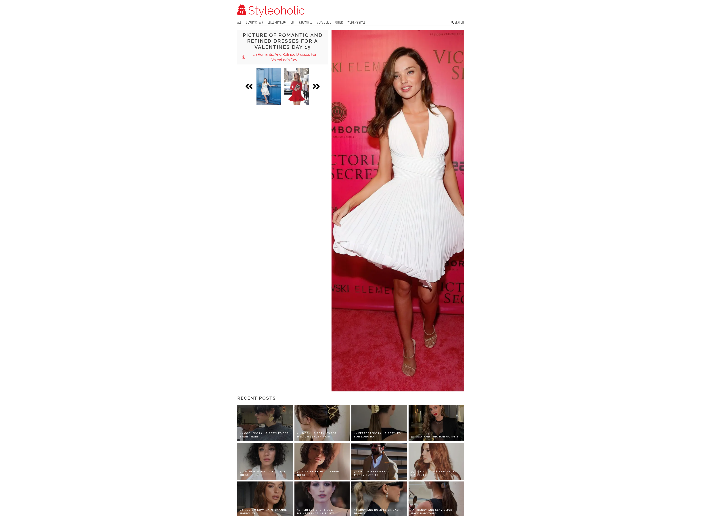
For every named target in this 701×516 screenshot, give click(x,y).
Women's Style (356, 22)
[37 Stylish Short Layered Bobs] (322, 461)
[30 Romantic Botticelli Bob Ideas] (265, 461)
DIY (292, 22)
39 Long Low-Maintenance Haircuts (433, 473)
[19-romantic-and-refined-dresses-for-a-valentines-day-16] (297, 86)
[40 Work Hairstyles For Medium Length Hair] (322, 423)
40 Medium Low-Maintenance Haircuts (263, 512)
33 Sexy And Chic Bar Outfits (435, 436)
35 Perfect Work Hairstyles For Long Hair (377, 435)
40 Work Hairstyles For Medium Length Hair (317, 435)
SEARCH (459, 22)
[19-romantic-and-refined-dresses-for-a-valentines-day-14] (269, 86)
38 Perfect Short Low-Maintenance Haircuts (316, 512)
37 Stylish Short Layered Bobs (318, 473)
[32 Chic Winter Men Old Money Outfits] (379, 461)
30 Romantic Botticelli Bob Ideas (263, 473)
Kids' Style (305, 22)
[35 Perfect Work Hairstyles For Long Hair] (379, 423)
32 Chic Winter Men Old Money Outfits (373, 473)
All (239, 22)
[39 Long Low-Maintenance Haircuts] (436, 461)
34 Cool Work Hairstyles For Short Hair (264, 435)
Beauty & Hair (254, 22)
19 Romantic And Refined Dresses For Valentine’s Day (284, 57)
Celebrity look (277, 22)
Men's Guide (324, 22)
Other (339, 22)
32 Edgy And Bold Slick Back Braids (377, 512)
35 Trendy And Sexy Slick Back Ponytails (431, 512)
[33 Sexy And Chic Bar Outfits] (436, 423)
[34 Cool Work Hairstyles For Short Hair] (265, 423)
